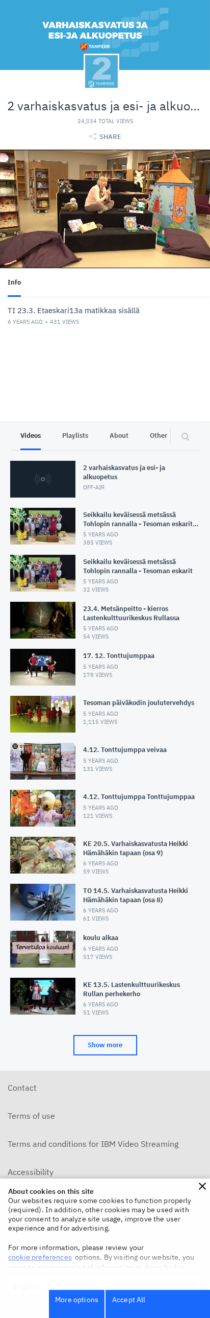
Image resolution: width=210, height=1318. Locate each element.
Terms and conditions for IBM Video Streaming (93, 1144)
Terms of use (31, 1116)
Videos (30, 435)
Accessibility (31, 1172)
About (119, 435)
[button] (202, 1186)
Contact (22, 1087)
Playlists (75, 435)
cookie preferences (40, 1257)
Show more (105, 1045)
